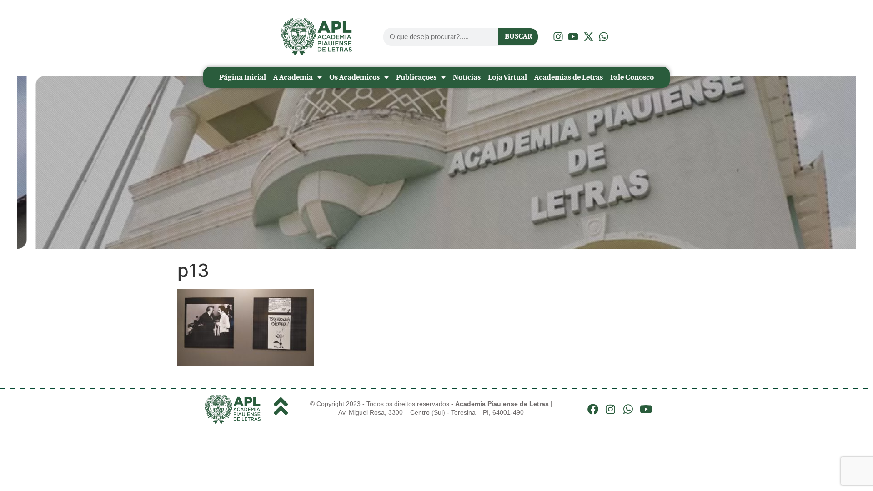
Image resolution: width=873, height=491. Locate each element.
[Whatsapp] (628, 409)
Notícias (467, 77)
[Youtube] (645, 409)
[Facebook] (593, 409)
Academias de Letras (568, 77)
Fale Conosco (632, 77)
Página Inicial (242, 77)
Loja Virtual (507, 77)
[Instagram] (610, 409)
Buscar (518, 36)
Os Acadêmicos (354, 77)
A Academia (293, 77)
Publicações (416, 77)
